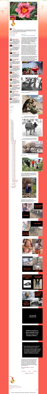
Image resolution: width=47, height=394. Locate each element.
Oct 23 (13, 154)
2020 (11, 127)
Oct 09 (13, 171)
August (13, 187)
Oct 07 (13, 174)
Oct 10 (13, 170)
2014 (11, 134)
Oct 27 (13, 149)
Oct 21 (13, 156)
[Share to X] (22, 368)
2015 (11, 133)
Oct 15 (13, 164)
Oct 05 (13, 176)
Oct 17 (13, 161)
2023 (11, 123)
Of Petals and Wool (17, 4)
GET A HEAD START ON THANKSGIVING (28, 35)
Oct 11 (13, 169)
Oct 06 (13, 175)
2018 (11, 129)
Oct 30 (13, 145)
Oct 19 (13, 159)
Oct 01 (13, 184)
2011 (11, 138)
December (13, 140)
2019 (11, 128)
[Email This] (21, 368)
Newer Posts (24, 371)
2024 (11, 122)
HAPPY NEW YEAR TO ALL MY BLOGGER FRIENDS (15, 60)
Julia (14, 28)
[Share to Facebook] (23, 368)
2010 (11, 139)
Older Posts (35, 371)
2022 (11, 124)
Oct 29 (13, 146)
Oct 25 (13, 151)
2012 (11, 137)
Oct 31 (13, 144)
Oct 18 (13, 160)
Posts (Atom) (31, 373)
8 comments (32, 367)
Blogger (34, 392)
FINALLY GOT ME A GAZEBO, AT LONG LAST (15, 92)
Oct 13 (13, 166)
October (13, 143)
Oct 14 (13, 165)
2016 (11, 132)
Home (29, 371)
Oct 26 (13, 150)
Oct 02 (13, 183)
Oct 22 (13, 155)
